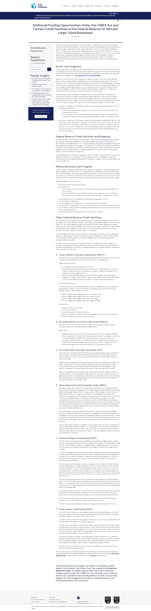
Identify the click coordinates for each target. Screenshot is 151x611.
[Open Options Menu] (121, 20)
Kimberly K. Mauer (37, 51)
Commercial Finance (38, 63)
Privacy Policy (35, 602)
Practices (99, 6)
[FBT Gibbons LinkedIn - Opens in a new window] (78, 598)
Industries (89, 6)
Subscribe (52, 597)
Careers (107, 6)
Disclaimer (34, 597)
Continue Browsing (112, 607)
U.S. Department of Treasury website (88, 75)
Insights (115, 6)
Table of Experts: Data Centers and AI (39, 85)
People (81, 6)
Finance (93, 556)
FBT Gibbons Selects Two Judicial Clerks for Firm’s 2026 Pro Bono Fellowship (41, 95)
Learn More (41, 116)
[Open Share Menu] (117, 20)
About (73, 6)
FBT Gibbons (113, 13)
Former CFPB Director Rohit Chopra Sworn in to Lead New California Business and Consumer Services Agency (41, 102)
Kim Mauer (115, 554)
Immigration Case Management (58, 602)
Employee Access (54, 599)
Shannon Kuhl (60, 556)
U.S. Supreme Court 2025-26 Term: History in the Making (41, 90)
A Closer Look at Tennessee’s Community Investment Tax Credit (41, 80)
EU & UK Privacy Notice (38, 599)
